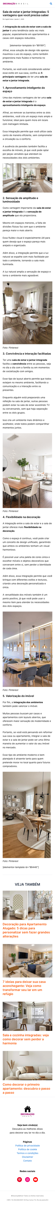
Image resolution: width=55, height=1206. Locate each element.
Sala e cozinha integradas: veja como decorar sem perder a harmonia (26, 1039)
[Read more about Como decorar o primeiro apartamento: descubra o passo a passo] (27, 1065)
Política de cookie (27, 1149)
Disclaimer (27, 1157)
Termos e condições (27, 1153)
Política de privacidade (27, 1145)
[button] (51, 3)
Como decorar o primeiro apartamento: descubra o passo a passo (26, 1089)
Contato (27, 1160)
